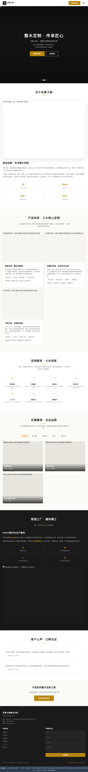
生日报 (22, 768)
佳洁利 (38, 770)
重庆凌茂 (27, 768)
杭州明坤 (44, 770)
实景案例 (5, 741)
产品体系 (5, 735)
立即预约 (65, 755)
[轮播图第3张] (46, 80)
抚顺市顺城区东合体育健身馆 (64, 768)
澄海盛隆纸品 (51, 770)
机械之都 (52, 768)
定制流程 (5, 738)
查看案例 (52, 54)
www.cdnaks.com (81, 762)
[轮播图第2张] (43, 80)
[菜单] (83, 3)
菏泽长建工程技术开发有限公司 (40, 768)
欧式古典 (63, 436)
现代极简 (34, 436)
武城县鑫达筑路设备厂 (13, 768)
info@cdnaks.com (11, 723)
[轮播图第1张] (41, 80)
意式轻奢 (44, 436)
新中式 (54, 436)
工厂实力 (5, 744)
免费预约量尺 (74, 3)
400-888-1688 (9, 721)
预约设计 (5, 747)
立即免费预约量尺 (44, 698)
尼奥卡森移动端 (71, 762)
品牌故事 (5, 732)
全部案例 (24, 436)
